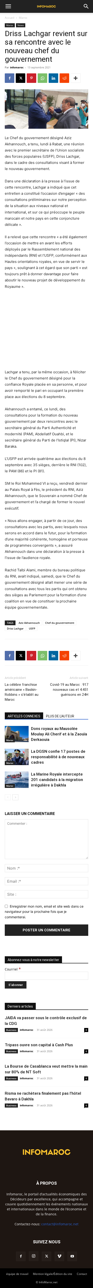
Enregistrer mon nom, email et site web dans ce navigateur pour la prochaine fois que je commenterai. (44, 911)
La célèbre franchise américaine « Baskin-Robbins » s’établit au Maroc (21, 692)
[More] (76, 78)
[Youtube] (72, 1256)
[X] (20, 78)
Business (11, 1030)
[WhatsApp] (42, 78)
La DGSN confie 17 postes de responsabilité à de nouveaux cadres (58, 757)
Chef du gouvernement (59, 623)
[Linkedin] (53, 78)
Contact (82, 1274)
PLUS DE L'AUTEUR (60, 716)
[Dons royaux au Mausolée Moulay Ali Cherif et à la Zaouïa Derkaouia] (17, 734)
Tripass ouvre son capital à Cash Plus (39, 1044)
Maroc (23, 18)
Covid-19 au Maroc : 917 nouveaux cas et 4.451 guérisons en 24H (69, 689)
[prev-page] (8, 797)
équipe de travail (17, 1274)
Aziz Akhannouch (29, 623)
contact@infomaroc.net (59, 1224)
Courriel (13, 969)
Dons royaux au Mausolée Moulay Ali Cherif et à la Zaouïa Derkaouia (59, 734)
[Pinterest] (31, 78)
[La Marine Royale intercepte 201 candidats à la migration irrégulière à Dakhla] (17, 780)
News (20, 25)
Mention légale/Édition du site (52, 1274)
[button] (8, 6)
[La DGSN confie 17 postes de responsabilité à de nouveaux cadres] (17, 757)
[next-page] (15, 797)
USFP (32, 628)
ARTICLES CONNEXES (24, 716)
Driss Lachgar (15, 628)
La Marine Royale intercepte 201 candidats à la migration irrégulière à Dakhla (57, 779)
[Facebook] (9, 78)
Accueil (9, 18)
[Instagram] (33, 1256)
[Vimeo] (59, 1256)
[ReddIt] (64, 78)
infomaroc (17, 67)
